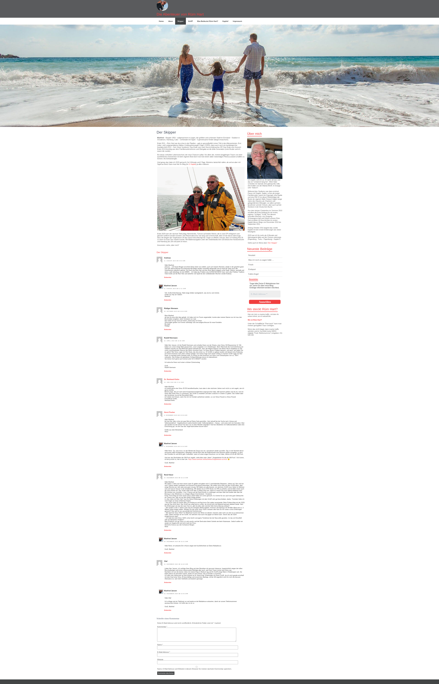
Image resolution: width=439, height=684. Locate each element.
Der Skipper (272, 243)
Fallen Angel (253, 274)
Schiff (190, 21)
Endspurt (252, 269)
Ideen (170, 21)
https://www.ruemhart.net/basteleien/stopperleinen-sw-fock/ (207, 459)
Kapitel (225, 21)
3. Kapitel (192, 164)
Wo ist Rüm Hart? (255, 320)
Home (161, 21)
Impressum (237, 21)
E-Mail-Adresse (163, 652)
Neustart (251, 255)
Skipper (180, 21)
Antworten (167, 277)
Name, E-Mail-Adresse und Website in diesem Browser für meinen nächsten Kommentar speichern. (194, 669)
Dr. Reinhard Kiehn (171, 379)
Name (160, 645)
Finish (250, 265)
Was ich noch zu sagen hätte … (261, 260)
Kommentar (162, 627)
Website (160, 659)
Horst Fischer (169, 412)
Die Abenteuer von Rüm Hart (180, 14)
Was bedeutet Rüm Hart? (207, 21)
